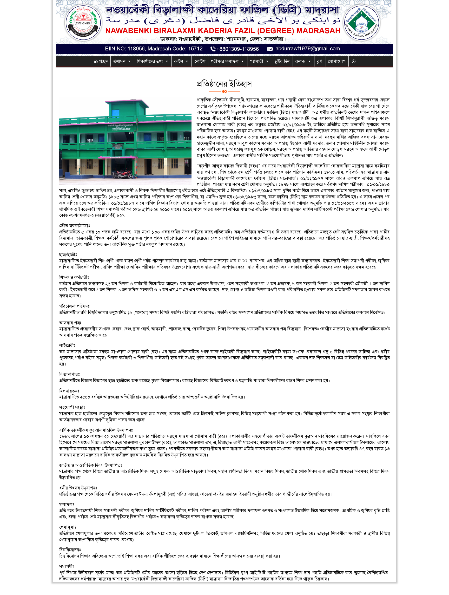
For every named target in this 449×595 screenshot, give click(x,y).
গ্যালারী (256, 61)
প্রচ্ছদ (103, 61)
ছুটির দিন (282, 61)
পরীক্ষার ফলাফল (225, 61)
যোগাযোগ (337, 61)
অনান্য (300, 61)
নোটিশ (199, 61)
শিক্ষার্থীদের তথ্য (150, 61)
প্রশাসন (119, 61)
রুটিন (178, 61)
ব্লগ (319, 61)
